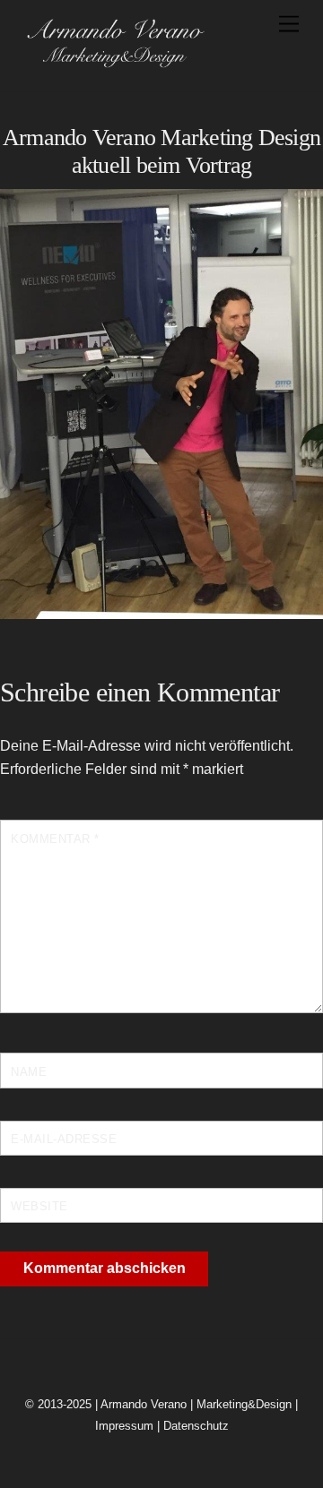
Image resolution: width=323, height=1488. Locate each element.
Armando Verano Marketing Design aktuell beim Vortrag (161, 151)
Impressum (124, 1425)
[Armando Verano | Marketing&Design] (115, 62)
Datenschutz (196, 1425)
